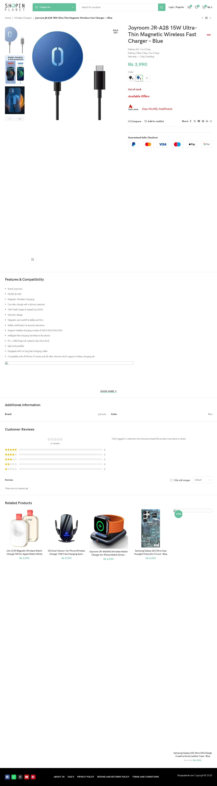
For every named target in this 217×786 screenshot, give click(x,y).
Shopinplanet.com (185, 775)
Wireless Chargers (23, 17)
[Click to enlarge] (33, 259)
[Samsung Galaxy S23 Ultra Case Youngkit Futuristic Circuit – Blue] (150, 528)
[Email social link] (199, 121)
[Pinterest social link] (203, 121)
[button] (9, 118)
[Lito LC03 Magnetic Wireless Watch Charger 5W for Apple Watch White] (24, 528)
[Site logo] (15, 7)
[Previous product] (202, 18)
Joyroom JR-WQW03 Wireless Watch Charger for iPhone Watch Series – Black (108, 554)
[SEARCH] (161, 7)
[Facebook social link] (191, 121)
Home (8, 17)
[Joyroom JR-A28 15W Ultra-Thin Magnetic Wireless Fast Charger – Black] (131, 78)
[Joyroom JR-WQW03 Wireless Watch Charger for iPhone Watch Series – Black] (108, 529)
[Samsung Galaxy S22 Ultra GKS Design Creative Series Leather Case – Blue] (192, 629)
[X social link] (195, 121)
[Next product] (210, 18)
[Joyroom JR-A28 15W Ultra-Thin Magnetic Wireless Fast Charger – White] (147, 78)
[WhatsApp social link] (211, 121)
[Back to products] (206, 18)
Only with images (182, 480)
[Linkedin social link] (207, 121)
